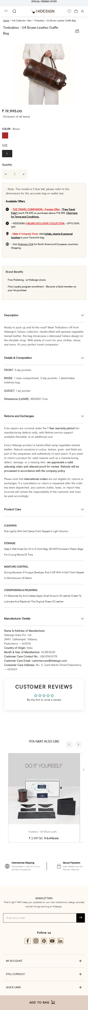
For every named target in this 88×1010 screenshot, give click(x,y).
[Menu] (6, 11)
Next (79, 745)
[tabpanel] (44, 74)
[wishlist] (69, 11)
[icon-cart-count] (76, 11)
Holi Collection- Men (22, 21)
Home (6, 21)
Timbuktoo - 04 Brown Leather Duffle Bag (55, 21)
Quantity (7, 165)
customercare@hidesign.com (49, 661)
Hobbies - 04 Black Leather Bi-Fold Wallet (52, 832)
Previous (69, 745)
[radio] (6, 136)
